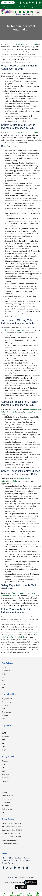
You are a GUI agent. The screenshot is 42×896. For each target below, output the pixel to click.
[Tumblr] (37, 3)
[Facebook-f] (20, 3)
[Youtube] (33, 3)
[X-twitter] (24, 3)
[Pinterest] (40, 3)
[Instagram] (27, 3)
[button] (38, 12)
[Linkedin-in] (30, 3)
